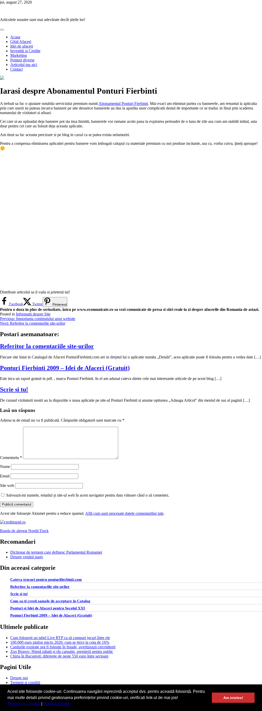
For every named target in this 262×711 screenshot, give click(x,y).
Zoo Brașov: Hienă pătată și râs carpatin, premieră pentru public (61, 651)
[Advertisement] (131, 220)
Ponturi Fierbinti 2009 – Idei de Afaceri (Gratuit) (65, 368)
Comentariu (11, 457)
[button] (72, 704)
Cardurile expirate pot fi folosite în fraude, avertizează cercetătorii (62, 647)
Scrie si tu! (14, 389)
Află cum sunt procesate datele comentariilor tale (124, 513)
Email (4, 476)
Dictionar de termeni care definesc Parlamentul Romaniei (56, 552)
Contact (16, 69)
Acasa (15, 37)
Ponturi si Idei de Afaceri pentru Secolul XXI (47, 608)
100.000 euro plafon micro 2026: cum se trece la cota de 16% (59, 642)
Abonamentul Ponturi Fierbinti (123, 103)
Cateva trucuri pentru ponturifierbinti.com (46, 579)
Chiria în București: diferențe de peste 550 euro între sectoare (59, 656)
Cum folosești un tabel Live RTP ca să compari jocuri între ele (60, 638)
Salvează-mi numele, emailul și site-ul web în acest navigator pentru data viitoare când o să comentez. (87, 495)
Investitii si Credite (25, 51)
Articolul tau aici (23, 64)
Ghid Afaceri (20, 41)
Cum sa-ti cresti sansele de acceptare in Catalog (50, 601)
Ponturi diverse (22, 60)
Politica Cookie (57, 704)
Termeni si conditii (23, 704)
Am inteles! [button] (233, 698)
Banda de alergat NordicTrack (24, 531)
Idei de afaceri (21, 46)
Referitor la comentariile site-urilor (47, 346)
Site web (7, 485)
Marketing (18, 55)
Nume (5, 466)
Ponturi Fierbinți (13, 11)
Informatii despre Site (33, 314)
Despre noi (19, 678)
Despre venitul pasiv (26, 557)
